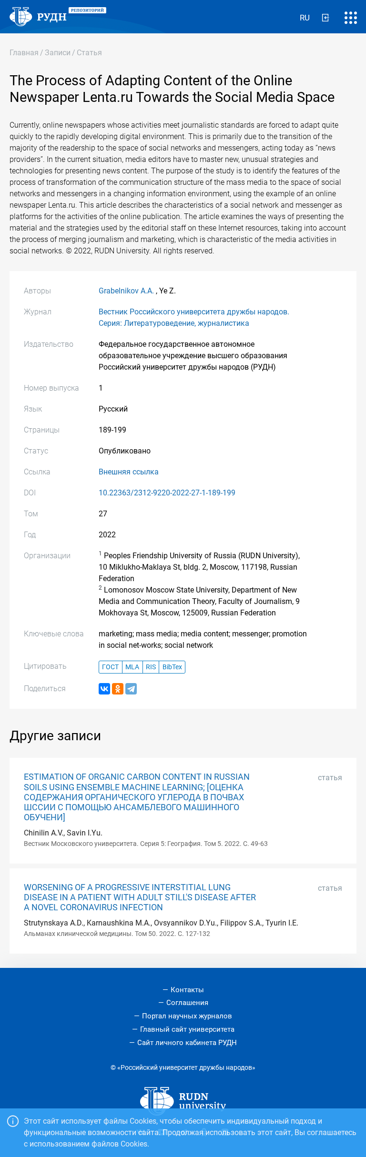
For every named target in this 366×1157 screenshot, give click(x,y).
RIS (151, 667)
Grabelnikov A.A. (126, 290)
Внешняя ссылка (129, 471)
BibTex (172, 667)
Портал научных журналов (187, 1016)
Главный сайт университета (187, 1029)
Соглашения (187, 1002)
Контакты (187, 990)
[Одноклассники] (117, 688)
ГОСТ (110, 667)
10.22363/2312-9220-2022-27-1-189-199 (167, 492)
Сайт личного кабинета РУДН (187, 1042)
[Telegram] (131, 688)
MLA (132, 667)
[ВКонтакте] (104, 688)
